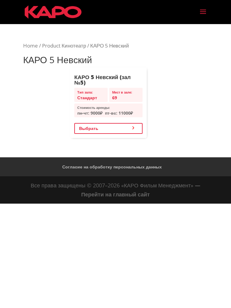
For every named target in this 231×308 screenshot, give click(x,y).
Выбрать (88, 128)
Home (30, 45)
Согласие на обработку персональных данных (112, 167)
